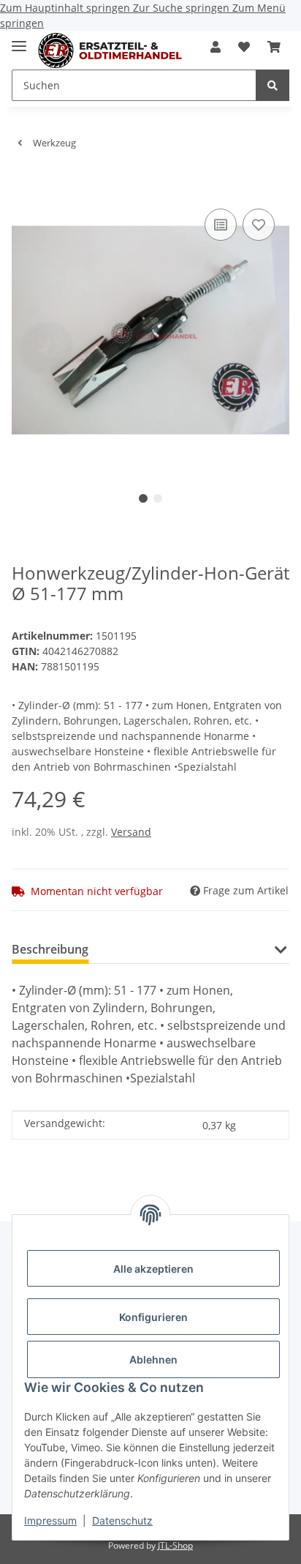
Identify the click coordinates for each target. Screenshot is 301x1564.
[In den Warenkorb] (23, 183)
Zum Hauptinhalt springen (66, 8)
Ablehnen (153, 1359)
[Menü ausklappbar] (19, 40)
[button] (215, 46)
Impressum (50, 1520)
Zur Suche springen (182, 8)
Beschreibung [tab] (50, 949)
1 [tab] (143, 498)
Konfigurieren (153, 1317)
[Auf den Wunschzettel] (259, 225)
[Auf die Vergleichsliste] (221, 225)
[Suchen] (272, 85)
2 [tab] (157, 498)
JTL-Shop (175, 1545)
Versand (131, 832)
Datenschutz (122, 1520)
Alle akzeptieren (153, 1268)
